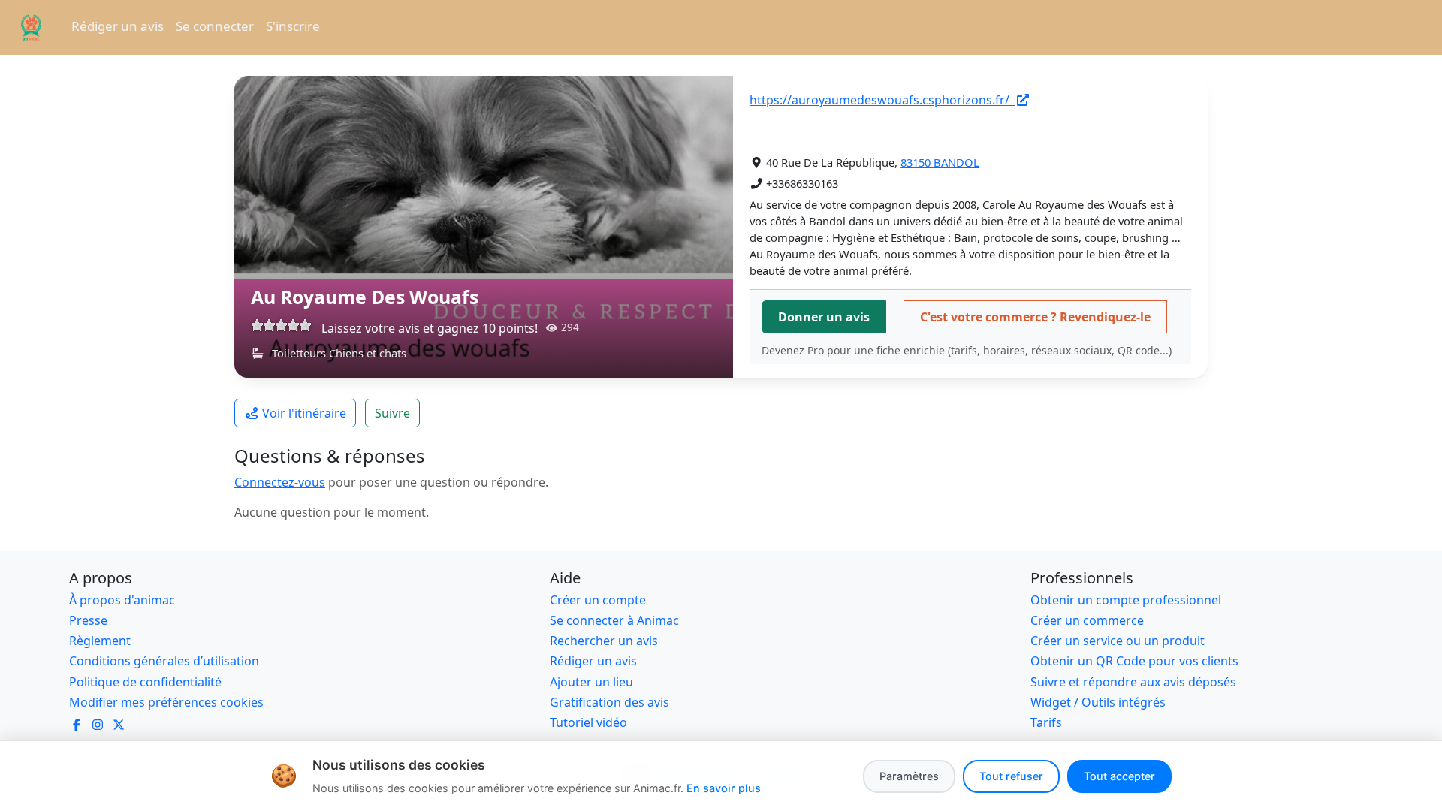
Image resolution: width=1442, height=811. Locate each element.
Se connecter (215, 26)
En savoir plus (723, 788)
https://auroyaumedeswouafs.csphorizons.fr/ (882, 100)
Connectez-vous (279, 482)
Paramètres (909, 776)
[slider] (281, 325)
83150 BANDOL (939, 162)
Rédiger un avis (117, 26)
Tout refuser (1011, 776)
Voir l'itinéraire (304, 413)
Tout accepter (1119, 776)
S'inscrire (293, 26)
